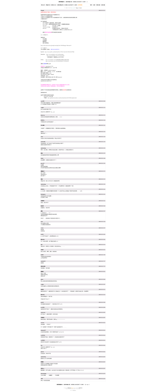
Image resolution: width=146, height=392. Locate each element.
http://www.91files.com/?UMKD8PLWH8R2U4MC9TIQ (57, 59)
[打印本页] (80, 4)
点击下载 (55, 67)
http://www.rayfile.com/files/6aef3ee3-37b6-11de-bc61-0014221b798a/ (59, 51)
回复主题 (98, 4)
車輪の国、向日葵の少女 (51, 4)
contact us (74, 390)
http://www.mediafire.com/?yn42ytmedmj (54, 54)
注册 (94, 4)
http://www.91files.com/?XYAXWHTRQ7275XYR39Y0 (57, 61)
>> (74, 7)
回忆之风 (43, 4)
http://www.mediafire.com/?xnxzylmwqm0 (55, 55)
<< (65, 7)
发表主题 (103, 4)
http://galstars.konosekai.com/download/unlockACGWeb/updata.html (62, 97)
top (87, 384)
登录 (91, 4)
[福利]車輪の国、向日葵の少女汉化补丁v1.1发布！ (76, 1)
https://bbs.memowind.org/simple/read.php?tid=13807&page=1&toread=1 (56, 45)
